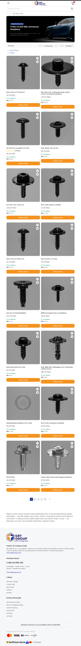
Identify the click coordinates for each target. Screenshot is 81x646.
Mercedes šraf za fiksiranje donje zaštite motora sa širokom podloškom (55, 93)
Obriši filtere (14, 50)
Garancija (9, 613)
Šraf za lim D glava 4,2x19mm (51, 205)
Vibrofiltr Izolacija (12, 581)
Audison (9, 590)
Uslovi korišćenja (11, 608)
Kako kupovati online (13, 602)
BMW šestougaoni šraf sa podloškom (53, 313)
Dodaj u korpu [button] (23, 105)
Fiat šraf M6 (10, 477)
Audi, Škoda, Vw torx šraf (49, 148)
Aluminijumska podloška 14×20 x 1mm (19, 423)
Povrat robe (10, 610)
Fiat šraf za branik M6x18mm (16, 313)
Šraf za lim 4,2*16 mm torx (15, 92)
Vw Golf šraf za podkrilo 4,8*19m (17, 148)
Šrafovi (12, 53)
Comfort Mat (10, 584)
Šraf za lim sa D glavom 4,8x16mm (52, 423)
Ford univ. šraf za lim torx (15, 205)
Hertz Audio (10, 587)
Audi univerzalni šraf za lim (15, 367)
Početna (8, 13)
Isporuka (9, 616)
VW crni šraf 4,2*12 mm (49, 259)
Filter (12, 46)
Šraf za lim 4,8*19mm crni (15, 259)
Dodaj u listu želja (37, 58)
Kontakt (9, 593)
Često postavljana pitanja (14, 605)
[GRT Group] (41, 3)
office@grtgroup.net (13, 553)
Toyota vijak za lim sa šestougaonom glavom (56, 477)
